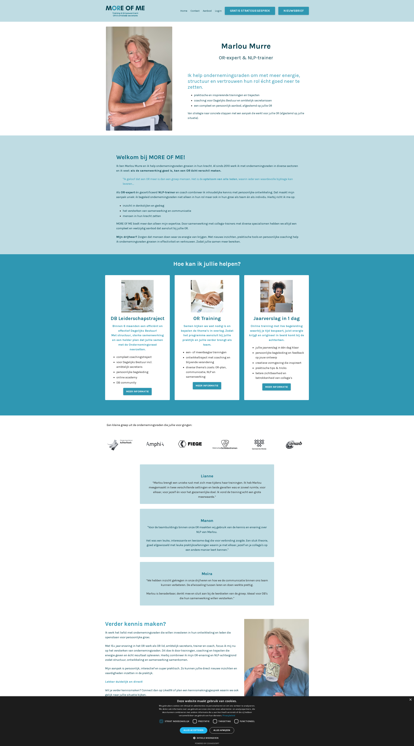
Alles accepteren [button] (193, 730)
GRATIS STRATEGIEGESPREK (250, 10)
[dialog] (207, 721)
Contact (195, 10)
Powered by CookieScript (207, 743)
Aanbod (207, 10)
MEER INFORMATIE (137, 391)
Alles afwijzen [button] (221, 730)
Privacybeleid (229, 715)
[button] (207, 738)
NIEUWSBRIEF (293, 10)
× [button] (410, 700)
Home (183, 10)
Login (218, 10)
